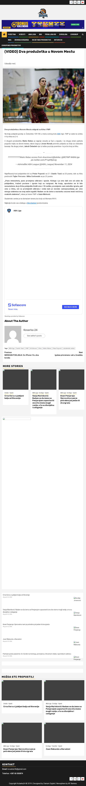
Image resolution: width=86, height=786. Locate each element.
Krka (40, 348)
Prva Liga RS (50, 34)
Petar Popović (57, 348)
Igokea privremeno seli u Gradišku (69, 353)
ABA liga (11, 348)
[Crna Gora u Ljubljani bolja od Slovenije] (15, 379)
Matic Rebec (47, 348)
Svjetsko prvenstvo (41, 40)
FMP (27, 348)
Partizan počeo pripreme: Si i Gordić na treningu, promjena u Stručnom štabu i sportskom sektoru (37, 654)
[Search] (82, 34)
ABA (58, 134)
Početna (12, 34)
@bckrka (56, 157)
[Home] (4, 34)
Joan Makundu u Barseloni (12, 639)
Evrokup (74, 34)
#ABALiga (74, 157)
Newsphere (60, 783)
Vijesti (22, 34)
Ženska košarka (22, 40)
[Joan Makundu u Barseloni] (78, 645)
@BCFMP (65, 157)
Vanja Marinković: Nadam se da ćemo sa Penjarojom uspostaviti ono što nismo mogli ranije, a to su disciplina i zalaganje (43, 402)
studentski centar (69, 348)
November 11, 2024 (63, 164)
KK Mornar (33, 348)
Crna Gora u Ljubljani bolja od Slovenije (14, 397)
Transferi (54, 746)
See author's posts (34, 336)
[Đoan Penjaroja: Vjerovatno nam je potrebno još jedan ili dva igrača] (71, 379)
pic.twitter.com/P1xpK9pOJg (43, 160)
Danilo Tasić (20, 348)
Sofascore (21, 316)
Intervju (58, 40)
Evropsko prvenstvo (11, 45)
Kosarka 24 (31, 330)
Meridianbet (31, 203)
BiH (40, 34)
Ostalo (6, 393)
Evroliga (63, 34)
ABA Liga (32, 34)
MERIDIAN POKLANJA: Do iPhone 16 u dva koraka (21, 355)
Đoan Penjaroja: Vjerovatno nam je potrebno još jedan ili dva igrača (70, 399)
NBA (9, 40)
